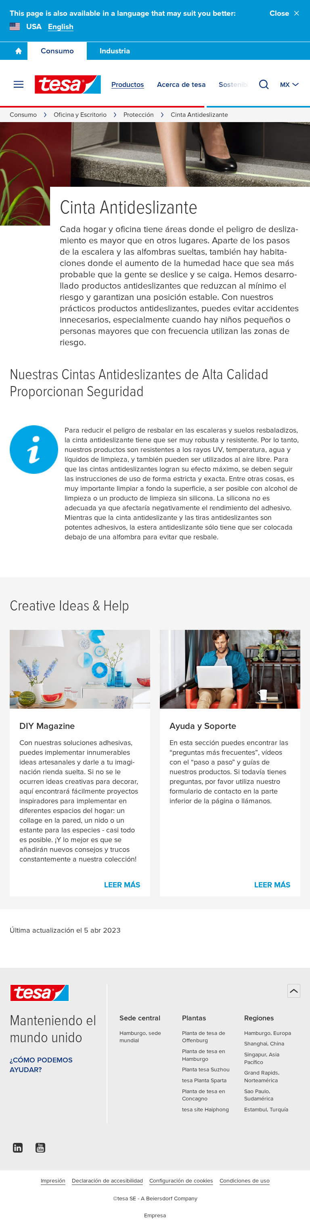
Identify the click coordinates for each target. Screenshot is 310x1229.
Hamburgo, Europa (267, 1033)
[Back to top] (293, 991)
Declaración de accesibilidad (107, 1180)
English (60, 26)
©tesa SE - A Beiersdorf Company (155, 1198)
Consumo (57, 50)
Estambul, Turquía (266, 1109)
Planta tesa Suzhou (206, 1069)
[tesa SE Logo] (68, 84)
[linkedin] (18, 1150)
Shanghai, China (264, 1043)
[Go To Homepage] (18, 51)
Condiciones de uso (245, 1180)
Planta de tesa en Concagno (203, 1095)
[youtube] (40, 1150)
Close (279, 13)
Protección (139, 114)
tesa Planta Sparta (204, 1080)
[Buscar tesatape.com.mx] (264, 84)
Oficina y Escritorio (80, 114)
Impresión (53, 1180)
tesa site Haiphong (205, 1109)
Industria (115, 50)
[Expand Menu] (18, 84)
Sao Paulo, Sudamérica (258, 1095)
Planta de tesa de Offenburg (203, 1037)
